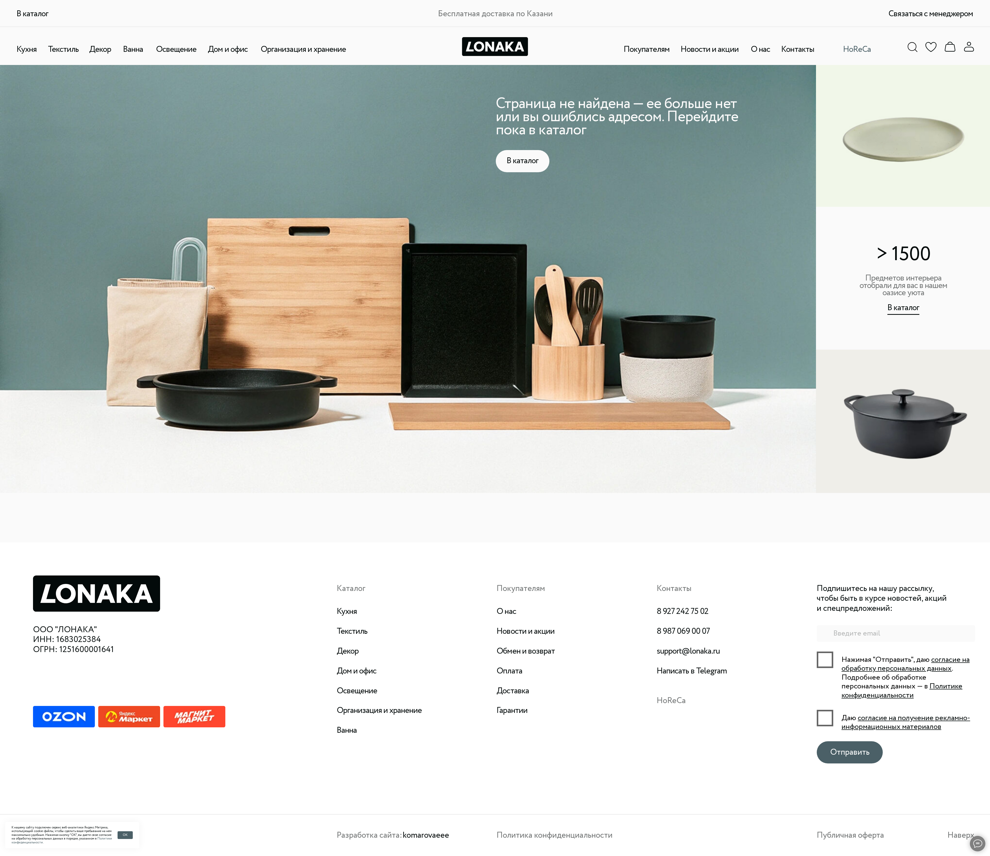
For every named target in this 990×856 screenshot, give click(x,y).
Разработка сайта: (369, 835)
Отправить (850, 752)
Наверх (960, 835)
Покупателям (521, 588)
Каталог (351, 588)
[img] (950, 47)
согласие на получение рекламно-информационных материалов (906, 722)
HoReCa (671, 701)
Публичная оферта (850, 835)
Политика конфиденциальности (555, 835)
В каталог (903, 308)
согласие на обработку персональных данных (906, 664)
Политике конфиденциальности (902, 691)
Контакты (674, 588)
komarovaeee (426, 835)
